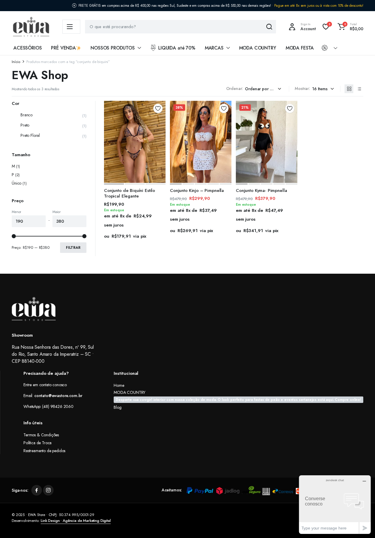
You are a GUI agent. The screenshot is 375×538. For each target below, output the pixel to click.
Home (119, 385)
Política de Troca (37, 443)
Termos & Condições (41, 435)
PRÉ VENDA (63, 48)
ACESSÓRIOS (27, 48)
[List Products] (358, 88)
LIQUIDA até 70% (176, 48)
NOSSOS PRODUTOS (113, 48)
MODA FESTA (300, 48)
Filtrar (73, 247)
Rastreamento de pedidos (44, 451)
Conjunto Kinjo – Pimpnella (197, 190)
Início (16, 62)
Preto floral (30, 135)
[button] (349, 26)
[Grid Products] (349, 88)
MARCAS (214, 48)
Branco (27, 115)
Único (16, 183)
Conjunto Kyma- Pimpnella (261, 190)
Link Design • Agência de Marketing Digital (75, 520)
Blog (117, 407)
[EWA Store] (31, 27)
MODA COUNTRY (257, 48)
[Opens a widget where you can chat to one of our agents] (335, 504)
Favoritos (158, 108)
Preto (25, 125)
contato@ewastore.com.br (58, 396)
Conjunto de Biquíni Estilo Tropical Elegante (129, 193)
